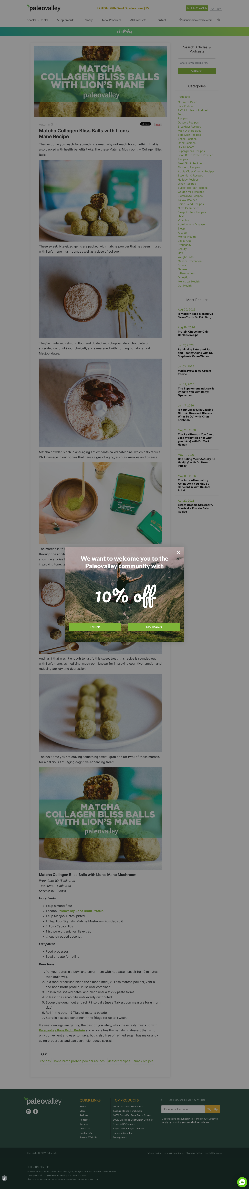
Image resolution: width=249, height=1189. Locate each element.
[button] (242, 1182)
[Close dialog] (178, 552)
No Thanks (154, 627)
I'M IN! (95, 627)
